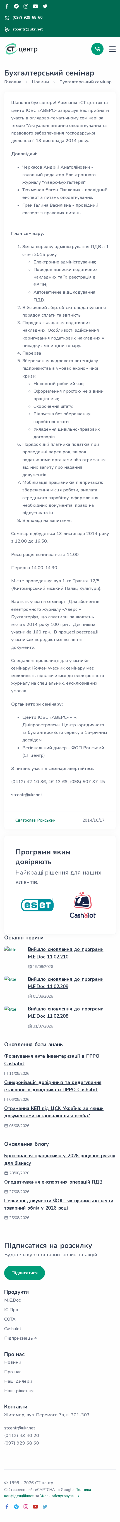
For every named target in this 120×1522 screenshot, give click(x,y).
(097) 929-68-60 (27, 17)
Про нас (12, 1372)
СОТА (10, 1319)
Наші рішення (18, 1391)
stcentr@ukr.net (28, 29)
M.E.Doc (12, 1300)
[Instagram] (26, 6)
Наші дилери (18, 1381)
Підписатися (24, 1273)
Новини (12, 1362)
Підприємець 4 (20, 1338)
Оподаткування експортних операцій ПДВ (53, 1182)
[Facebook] (7, 6)
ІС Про (11, 1310)
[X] (45, 6)
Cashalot (12, 1329)
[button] (97, 49)
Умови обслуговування (60, 1496)
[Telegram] (16, 6)
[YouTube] (35, 6)
